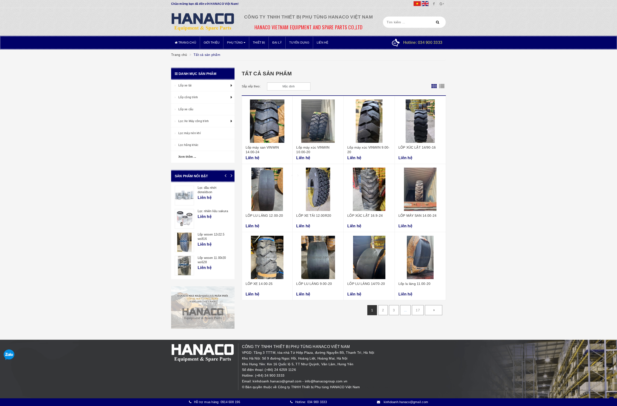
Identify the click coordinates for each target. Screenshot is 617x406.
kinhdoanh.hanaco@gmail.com (277, 381)
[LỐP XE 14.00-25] (267, 257)
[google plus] (442, 4)
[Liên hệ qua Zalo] (9, 354)
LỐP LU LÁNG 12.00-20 (264, 215)
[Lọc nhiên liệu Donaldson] (184, 265)
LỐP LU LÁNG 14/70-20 (366, 284)
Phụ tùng (235, 42)
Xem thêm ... (187, 156)
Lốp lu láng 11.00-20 (414, 284)
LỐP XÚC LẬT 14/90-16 (417, 147)
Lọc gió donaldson (210, 234)
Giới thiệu (212, 42)
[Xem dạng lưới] (434, 86)
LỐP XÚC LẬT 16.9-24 (365, 215)
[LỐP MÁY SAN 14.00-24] (420, 189)
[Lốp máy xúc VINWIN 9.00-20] (369, 121)
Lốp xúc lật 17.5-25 (211, 211)
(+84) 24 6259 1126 (280, 370)
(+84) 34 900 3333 (269, 375)
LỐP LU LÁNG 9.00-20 (314, 284)
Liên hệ (323, 42)
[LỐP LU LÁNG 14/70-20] (369, 257)
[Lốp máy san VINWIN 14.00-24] (267, 121)
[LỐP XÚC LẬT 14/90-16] (420, 121)
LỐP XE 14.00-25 (259, 284)
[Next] (433, 310)
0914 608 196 (230, 402)
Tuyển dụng (299, 42)
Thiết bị (259, 42)
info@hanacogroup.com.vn (326, 381)
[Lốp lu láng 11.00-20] (420, 257)
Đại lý (277, 42)
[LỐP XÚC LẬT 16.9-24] (369, 189)
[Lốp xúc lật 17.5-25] (184, 219)
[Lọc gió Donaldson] (184, 242)
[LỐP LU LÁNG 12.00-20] (267, 189)
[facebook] (434, 4)
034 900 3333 (317, 402)
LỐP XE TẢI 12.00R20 (313, 215)
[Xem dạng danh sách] (441, 86)
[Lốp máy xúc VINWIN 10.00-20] (318, 121)
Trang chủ (186, 42)
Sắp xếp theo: (251, 86)
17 (418, 310)
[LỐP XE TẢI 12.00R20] (318, 189)
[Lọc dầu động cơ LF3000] (184, 195)
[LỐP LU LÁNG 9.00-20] (318, 257)
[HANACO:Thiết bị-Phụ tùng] (203, 22)
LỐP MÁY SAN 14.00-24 (417, 215)
